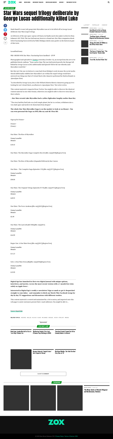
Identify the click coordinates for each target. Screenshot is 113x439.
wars (67, 317)
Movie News (27, 2)
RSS (76, 436)
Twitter (35, 60)
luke (39, 317)
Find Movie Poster (71, 2)
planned (44, 317)
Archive (61, 2)
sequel (51, 317)
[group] (43, 120)
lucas (35, 317)
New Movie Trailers (38, 2)
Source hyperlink (17, 311)
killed (29, 317)
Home (20, 2)
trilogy (61, 317)
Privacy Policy (59, 436)
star (56, 317)
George (24, 317)
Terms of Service (69, 436)
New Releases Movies (51, 2)
